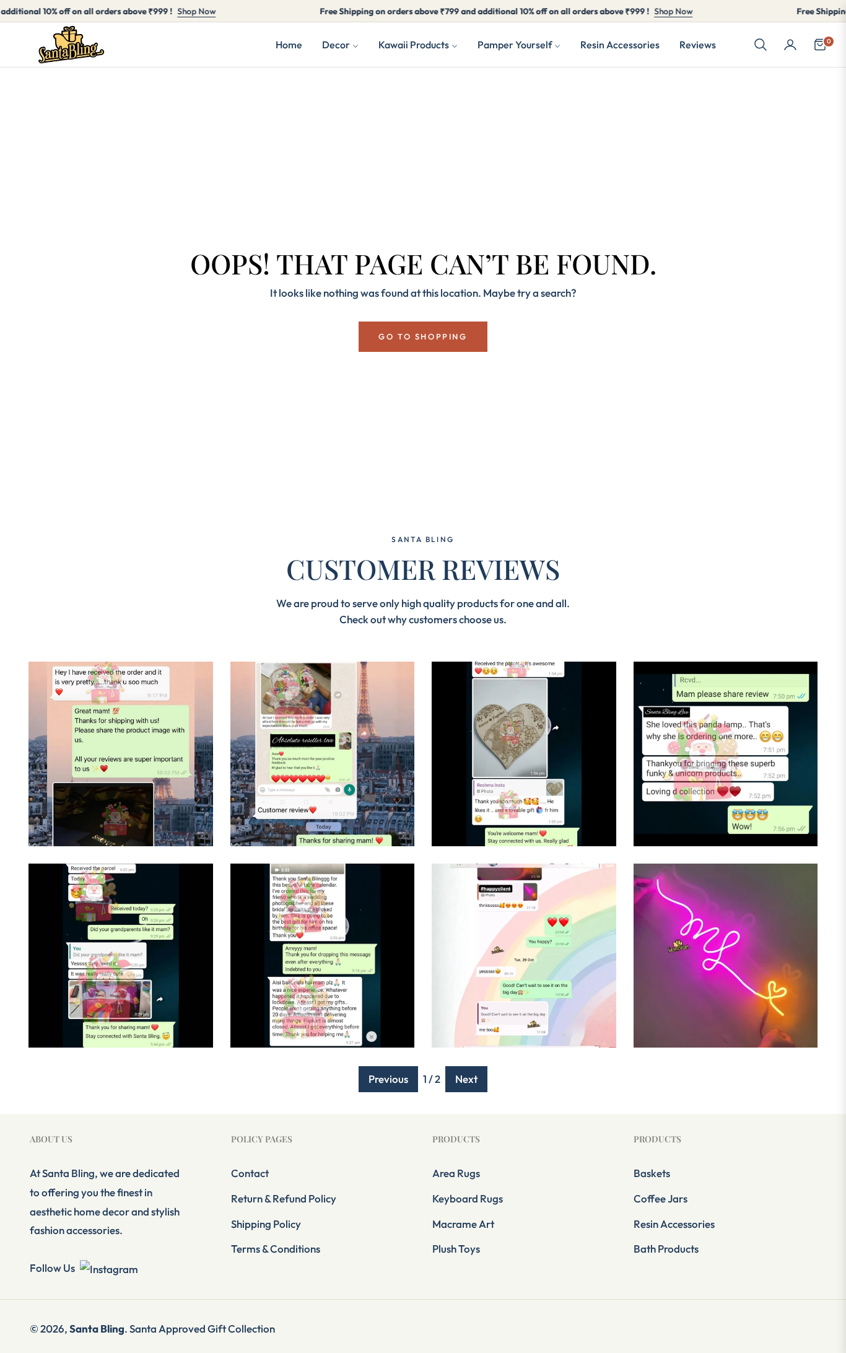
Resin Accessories (674, 1223)
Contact (250, 1173)
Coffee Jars (660, 1198)
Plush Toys (456, 1248)
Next (466, 1078)
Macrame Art (463, 1223)
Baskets (652, 1173)
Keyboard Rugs (467, 1198)
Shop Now (163, 11)
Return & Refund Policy (283, 1198)
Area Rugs (456, 1173)
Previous (388, 1078)
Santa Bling (96, 1328)
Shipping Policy (266, 1223)
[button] (760, 44)
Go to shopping (422, 336)
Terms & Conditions (275, 1248)
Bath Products (666, 1248)
